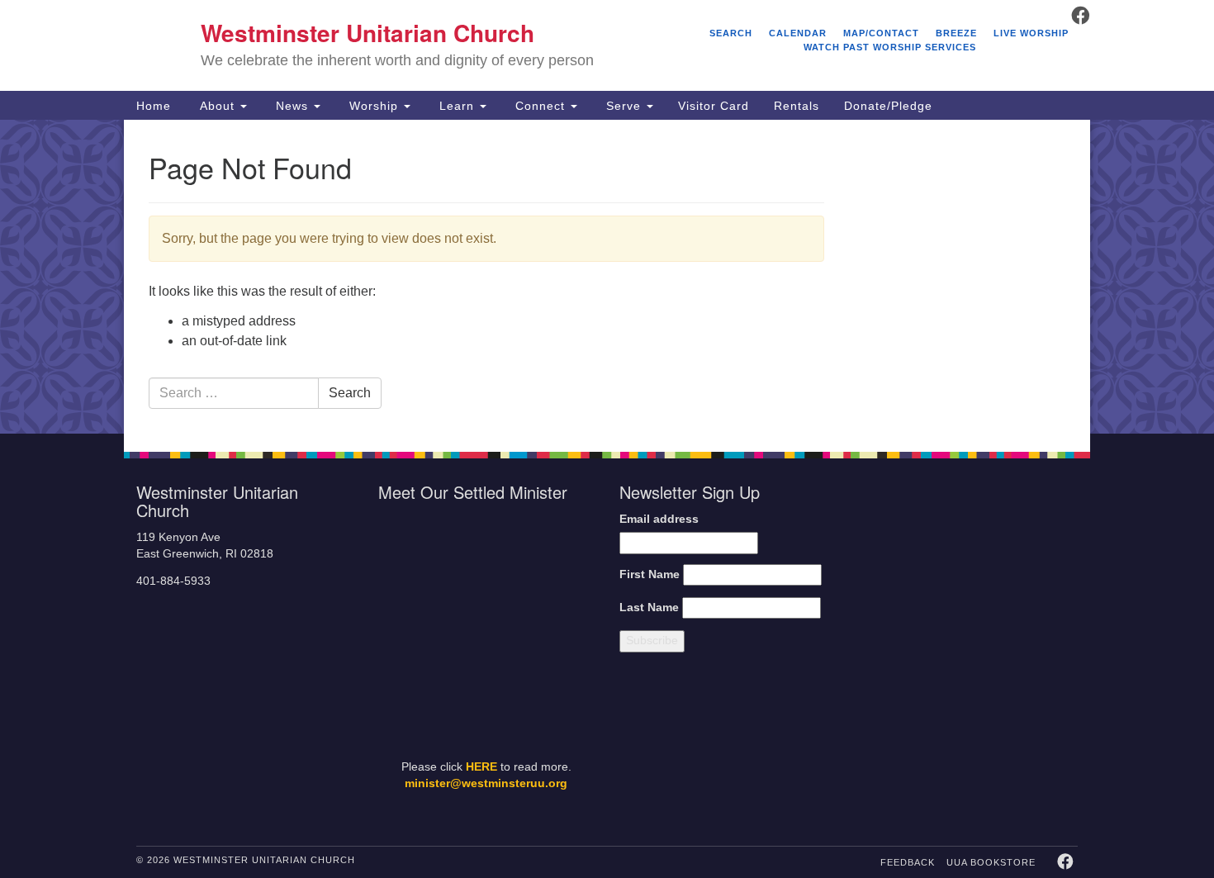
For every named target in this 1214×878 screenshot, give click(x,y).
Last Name (649, 607)
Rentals (796, 105)
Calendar (798, 33)
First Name (649, 574)
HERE (481, 767)
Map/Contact (881, 33)
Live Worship (1031, 33)
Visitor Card (713, 105)
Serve (623, 105)
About (217, 105)
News (292, 105)
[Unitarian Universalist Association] (972, 566)
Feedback (907, 862)
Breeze (956, 33)
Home (153, 105)
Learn (456, 105)
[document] (607, 277)
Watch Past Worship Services (890, 47)
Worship (373, 105)
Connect (540, 105)
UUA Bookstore (991, 862)
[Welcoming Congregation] (927, 745)
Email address (659, 519)
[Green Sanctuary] (1037, 745)
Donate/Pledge (888, 105)
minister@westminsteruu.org (486, 783)
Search (730, 33)
